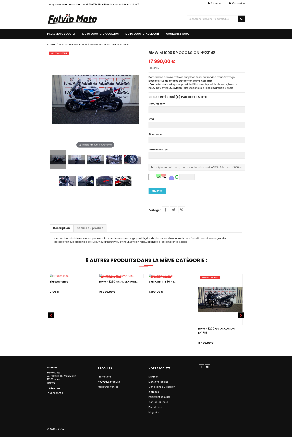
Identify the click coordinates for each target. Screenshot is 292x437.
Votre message (158, 149)
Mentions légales (158, 381)
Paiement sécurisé (160, 397)
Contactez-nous (158, 402)
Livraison (154, 376)
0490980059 (55, 393)
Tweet (173, 209)
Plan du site (155, 407)
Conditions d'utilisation (162, 387)
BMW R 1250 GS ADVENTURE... (118, 282)
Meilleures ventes (108, 387)
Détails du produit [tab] (90, 228)
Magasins (154, 412)
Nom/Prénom (157, 103)
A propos (154, 392)
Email (152, 119)
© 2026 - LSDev (56, 429)
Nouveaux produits (109, 381)
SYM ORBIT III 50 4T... (162, 282)
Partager (165, 209)
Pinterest (181, 209)
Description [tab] (61, 228)
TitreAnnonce (59, 282)
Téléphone (155, 134)
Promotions (104, 376)
